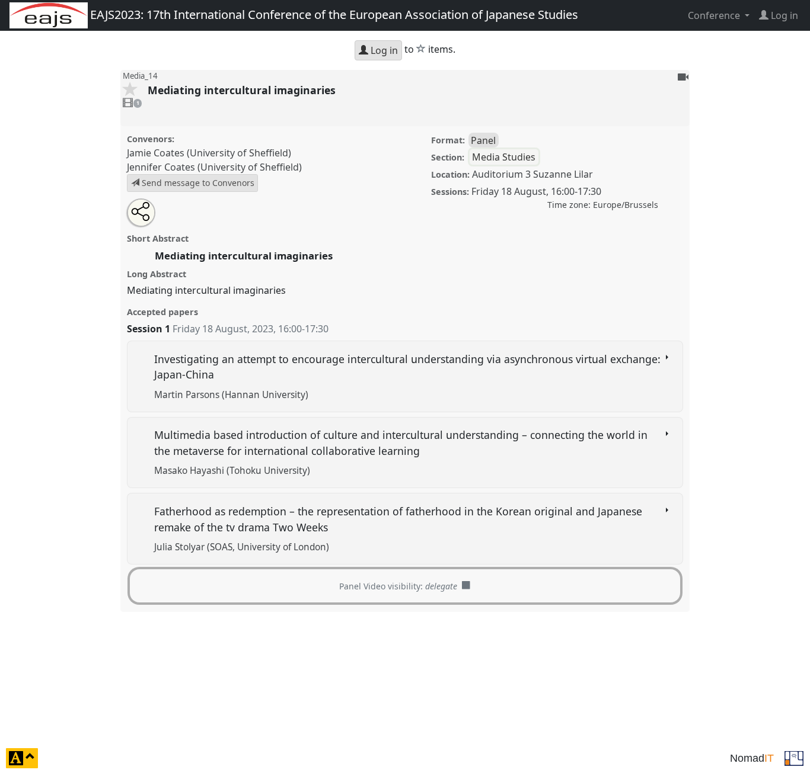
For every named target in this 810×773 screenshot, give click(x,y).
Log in (383, 50)
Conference (715, 15)
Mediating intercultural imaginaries (243, 90)
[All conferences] (794, 757)
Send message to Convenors (196, 182)
